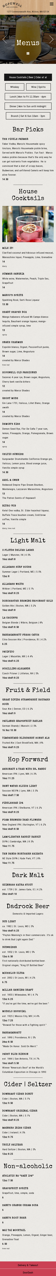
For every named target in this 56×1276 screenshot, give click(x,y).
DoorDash (28, 1272)
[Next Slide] (51, 39)
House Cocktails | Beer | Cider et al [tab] (28, 77)
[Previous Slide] (4, 39)
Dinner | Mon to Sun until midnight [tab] (28, 106)
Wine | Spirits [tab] (38, 87)
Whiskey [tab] (14, 87)
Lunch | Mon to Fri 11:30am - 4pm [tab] (28, 96)
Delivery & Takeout (28, 1265)
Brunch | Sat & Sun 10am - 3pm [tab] (28, 116)
